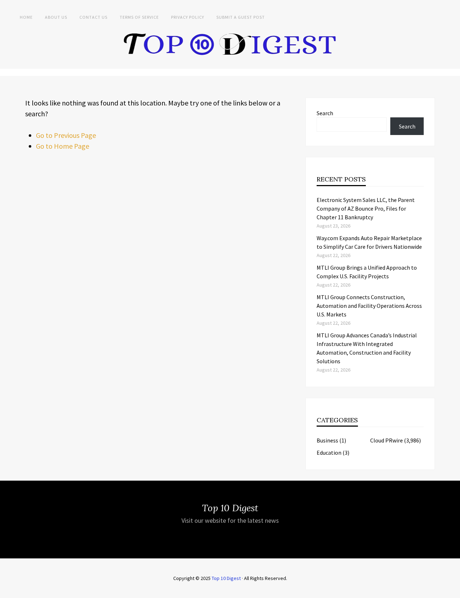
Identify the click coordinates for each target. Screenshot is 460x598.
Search (325, 113)
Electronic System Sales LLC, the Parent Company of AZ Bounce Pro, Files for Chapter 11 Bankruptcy (366, 208)
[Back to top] (453, 591)
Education (329, 452)
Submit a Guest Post (240, 17)
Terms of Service (139, 17)
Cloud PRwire (386, 440)
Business (327, 440)
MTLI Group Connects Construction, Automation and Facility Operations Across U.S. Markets (369, 305)
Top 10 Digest (226, 578)
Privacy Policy (187, 17)
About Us (56, 17)
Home (26, 17)
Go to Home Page (62, 145)
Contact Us (93, 17)
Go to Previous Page (66, 135)
